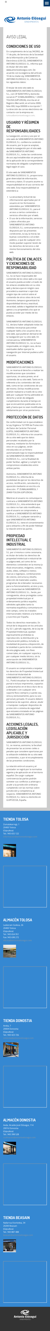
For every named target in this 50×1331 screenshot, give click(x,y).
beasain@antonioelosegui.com (18, 1235)
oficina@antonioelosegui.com (17, 940)
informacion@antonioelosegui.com (20, 836)
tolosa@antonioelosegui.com (20, 115)
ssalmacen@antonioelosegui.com (19, 1137)
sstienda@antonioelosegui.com (18, 1038)
